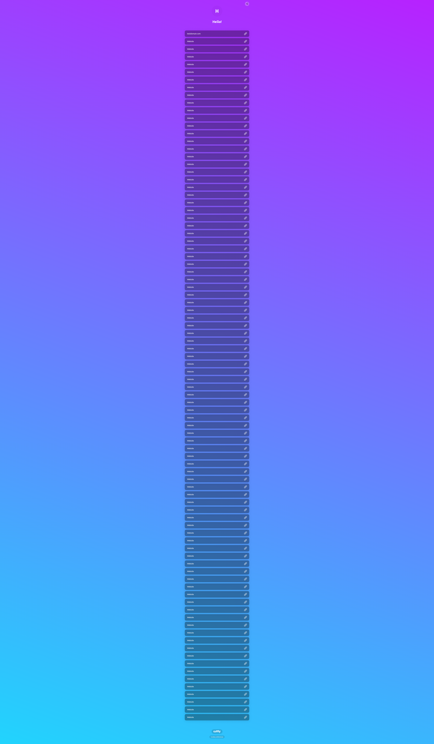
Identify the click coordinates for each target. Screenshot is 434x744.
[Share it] (247, 4)
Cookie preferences (217, 737)
